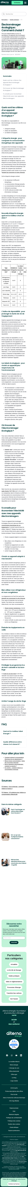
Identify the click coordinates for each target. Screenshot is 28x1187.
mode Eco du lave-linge (9, 673)
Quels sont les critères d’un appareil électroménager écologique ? (12, 82)
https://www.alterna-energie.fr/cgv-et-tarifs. (17, 1168)
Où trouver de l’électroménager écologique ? (13, 89)
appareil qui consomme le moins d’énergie (13, 172)
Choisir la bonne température (12, 608)
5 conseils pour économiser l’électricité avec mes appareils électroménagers (13, 96)
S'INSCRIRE (14, 942)
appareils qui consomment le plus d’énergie (13, 598)
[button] (25, 3)
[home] (5, 2)
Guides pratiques (14, 19)
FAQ (14, 1111)
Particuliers (5, 19)
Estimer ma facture (14, 1184)
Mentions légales (14, 1114)
